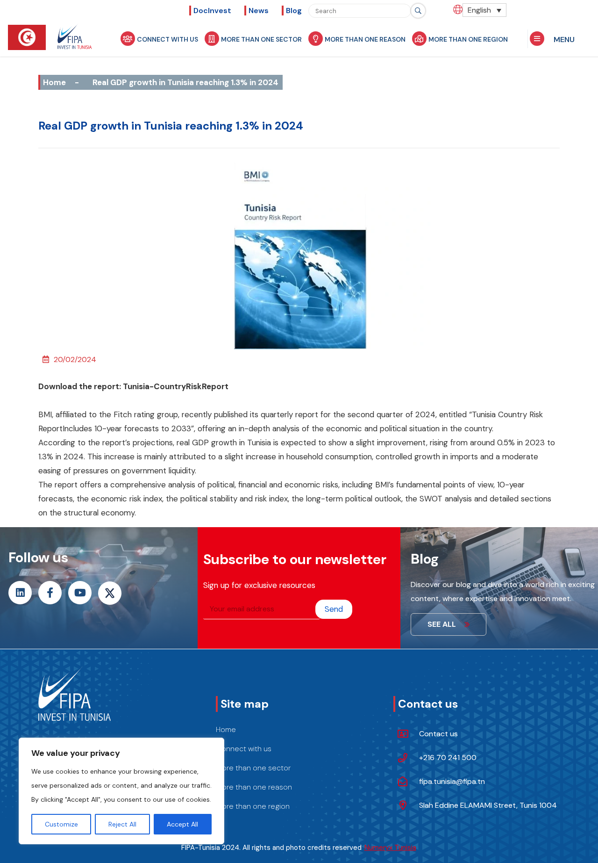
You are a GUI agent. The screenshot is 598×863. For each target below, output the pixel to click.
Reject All (122, 824)
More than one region (468, 39)
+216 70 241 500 (448, 757)
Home (54, 82)
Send (334, 609)
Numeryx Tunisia (390, 847)
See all (441, 624)
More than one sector (261, 39)
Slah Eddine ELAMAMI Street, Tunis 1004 (488, 805)
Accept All (182, 824)
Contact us (438, 734)
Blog (294, 10)
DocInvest (212, 10)
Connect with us (167, 39)
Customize (61, 824)
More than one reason (365, 39)
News (259, 10)
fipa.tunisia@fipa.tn (452, 781)
